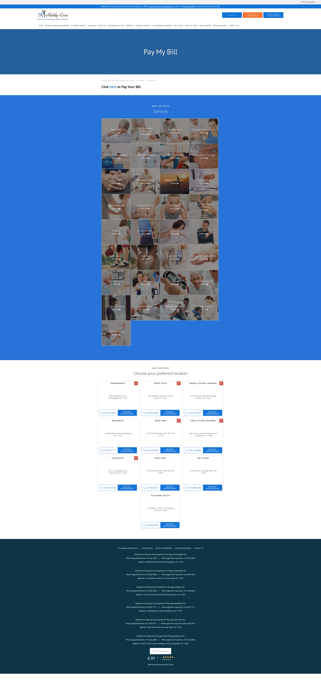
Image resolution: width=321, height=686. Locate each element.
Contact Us (198, 548)
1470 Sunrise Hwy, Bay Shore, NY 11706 (203, 472)
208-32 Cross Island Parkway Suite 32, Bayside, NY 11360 (203, 434)
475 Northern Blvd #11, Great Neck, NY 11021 (160, 397)
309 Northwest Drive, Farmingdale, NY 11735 (118, 397)
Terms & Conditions (164, 548)
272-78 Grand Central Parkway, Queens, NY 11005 (203, 397)
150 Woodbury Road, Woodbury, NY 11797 (118, 434)
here (112, 87)
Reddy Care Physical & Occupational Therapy (118, 80)
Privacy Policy (147, 548)
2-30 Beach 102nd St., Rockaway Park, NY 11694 (160, 509)
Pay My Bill (152, 80)
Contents (141, 80)
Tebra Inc (134, 548)
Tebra (171, 664)
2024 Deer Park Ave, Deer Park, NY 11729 (160, 434)
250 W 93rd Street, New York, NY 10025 (160, 472)
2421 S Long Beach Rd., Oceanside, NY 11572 (118, 472)
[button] (253, 15)
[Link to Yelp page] (136, 383)
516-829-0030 (188, 6)
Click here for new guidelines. (161, 6)
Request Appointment (127, 413)
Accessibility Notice (183, 548)
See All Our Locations (160, 651)
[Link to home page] (48, 15)
